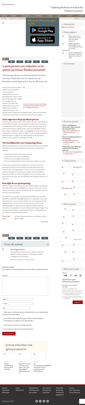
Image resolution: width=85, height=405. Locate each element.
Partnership (59, 388)
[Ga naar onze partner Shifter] (67, 225)
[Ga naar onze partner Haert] (67, 232)
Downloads (26, 16)
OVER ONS (81, 16)
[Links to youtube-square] (65, 276)
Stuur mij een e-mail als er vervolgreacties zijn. (18, 325)
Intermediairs (33, 393)
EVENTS (50, 16)
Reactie (5, 276)
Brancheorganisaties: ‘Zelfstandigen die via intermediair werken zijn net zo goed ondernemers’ (72, 47)
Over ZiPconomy (74, 390)
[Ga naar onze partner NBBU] (67, 246)
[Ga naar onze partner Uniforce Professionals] (77, 254)
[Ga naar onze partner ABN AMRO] (77, 225)
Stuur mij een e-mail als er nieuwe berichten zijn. (18, 329)
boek (43, 222)
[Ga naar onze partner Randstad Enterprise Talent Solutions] (67, 210)
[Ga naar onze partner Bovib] (77, 181)
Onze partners (46, 390)
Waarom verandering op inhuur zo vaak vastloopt (8, 366)
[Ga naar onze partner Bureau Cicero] (67, 254)
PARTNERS (39, 16)
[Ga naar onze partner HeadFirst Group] (77, 189)
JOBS (59, 16)
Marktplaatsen (33, 388)
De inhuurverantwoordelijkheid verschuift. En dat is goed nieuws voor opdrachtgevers (42, 367)
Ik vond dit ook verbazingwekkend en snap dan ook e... (72, 153)
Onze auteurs (46, 388)
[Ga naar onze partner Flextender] (77, 174)
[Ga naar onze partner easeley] (77, 210)
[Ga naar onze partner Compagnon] (67, 189)
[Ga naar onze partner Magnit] (67, 181)
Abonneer (77, 302)
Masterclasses (20, 390)
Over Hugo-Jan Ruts (17, 249)
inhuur (46, 222)
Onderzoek (5, 390)
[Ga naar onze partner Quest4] (67, 218)
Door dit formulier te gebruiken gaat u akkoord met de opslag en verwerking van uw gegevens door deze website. (23, 319)
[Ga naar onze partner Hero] (77, 196)
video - (21, 362)
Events (18, 388)
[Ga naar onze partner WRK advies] (77, 261)
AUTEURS (69, 16)
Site (4, 308)
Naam (5, 299)
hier (16, 219)
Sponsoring (59, 390)
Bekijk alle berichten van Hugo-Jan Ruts (22, 260)
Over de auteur (13, 244)
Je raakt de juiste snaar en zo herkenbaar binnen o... (71, 142)
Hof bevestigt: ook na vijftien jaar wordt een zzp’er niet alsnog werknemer (74, 38)
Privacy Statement (74, 393)
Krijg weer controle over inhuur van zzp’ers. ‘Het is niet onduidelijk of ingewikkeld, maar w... (24, 368)
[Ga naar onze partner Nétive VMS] (67, 239)
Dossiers (13, 16)
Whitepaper (5, 393)
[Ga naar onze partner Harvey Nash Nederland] (67, 196)
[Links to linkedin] (76, 276)
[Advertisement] (72, 91)
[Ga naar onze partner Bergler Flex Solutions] (67, 261)
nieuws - (36, 362)
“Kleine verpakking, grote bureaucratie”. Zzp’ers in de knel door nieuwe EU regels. (75, 55)
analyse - (7, 362)
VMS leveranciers (34, 390)
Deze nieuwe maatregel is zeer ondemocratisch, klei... (71, 132)
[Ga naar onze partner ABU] (77, 246)
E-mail (5, 304)
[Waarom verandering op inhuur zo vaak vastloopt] (10, 356)
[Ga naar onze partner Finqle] (67, 167)
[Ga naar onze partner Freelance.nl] (77, 239)
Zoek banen (46, 393)
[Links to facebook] (71, 276)
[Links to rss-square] (80, 276)
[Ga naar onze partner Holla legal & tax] (77, 232)
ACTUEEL (4, 16)
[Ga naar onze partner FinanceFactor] (77, 167)
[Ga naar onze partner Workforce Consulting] (77, 218)
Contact (71, 388)
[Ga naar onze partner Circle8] (67, 174)
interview (31, 131)
